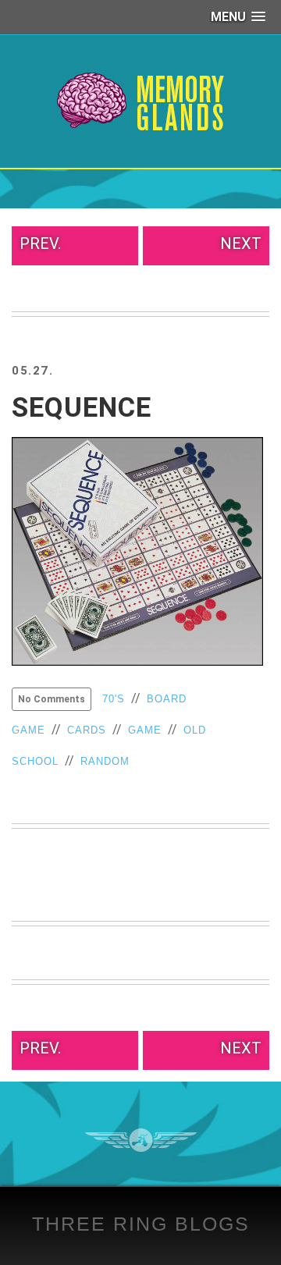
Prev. (40, 243)
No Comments (51, 699)
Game (145, 730)
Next (240, 243)
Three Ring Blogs (141, 1224)
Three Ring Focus (141, 1140)
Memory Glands (141, 101)
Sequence (81, 408)
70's (113, 699)
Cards (86, 730)
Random (105, 761)
